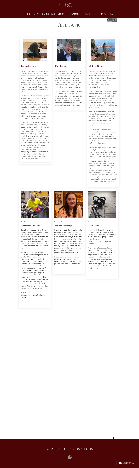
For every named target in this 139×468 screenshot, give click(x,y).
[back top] (113, 437)
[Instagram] (70, 457)
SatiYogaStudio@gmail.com (70, 449)
